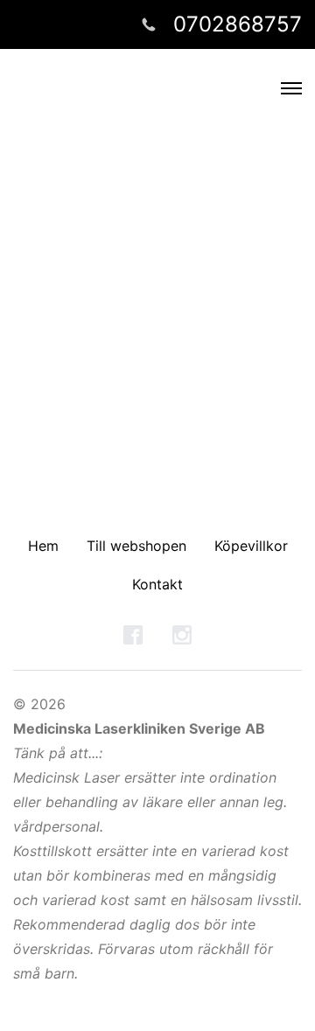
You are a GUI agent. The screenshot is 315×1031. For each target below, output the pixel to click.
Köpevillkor (251, 545)
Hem (43, 545)
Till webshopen (136, 545)
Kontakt (157, 584)
